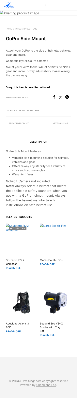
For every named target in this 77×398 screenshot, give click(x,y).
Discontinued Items (26, 29)
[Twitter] (62, 98)
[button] (42, 5)
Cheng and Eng (46, 385)
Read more (13, 267)
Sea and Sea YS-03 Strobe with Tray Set (52, 327)
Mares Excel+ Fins (51, 260)
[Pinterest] (68, 98)
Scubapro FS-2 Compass (15, 261)
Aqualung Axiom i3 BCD (17, 325)
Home (9, 29)
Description (38, 141)
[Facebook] (55, 98)
